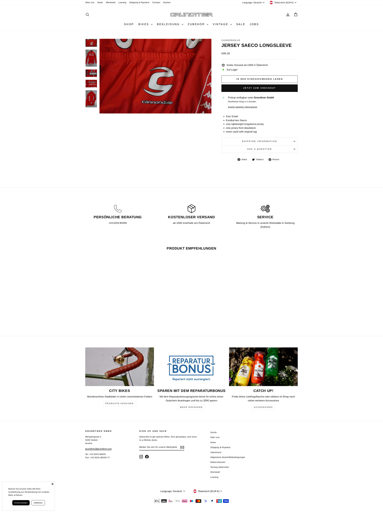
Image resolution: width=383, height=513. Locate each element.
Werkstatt (110, 2)
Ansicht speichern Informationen (242, 107)
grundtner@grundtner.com (98, 449)
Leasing (122, 2)
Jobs (254, 24)
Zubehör (197, 24)
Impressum (215, 452)
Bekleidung (169, 24)
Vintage (221, 24)
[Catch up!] (263, 366)
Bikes (144, 24)
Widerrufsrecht (217, 462)
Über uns (89, 2)
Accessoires (263, 407)
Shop (129, 24)
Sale (240, 24)
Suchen (167, 2)
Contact (156, 2)
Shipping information (259, 141)
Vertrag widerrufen (219, 467)
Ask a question (259, 149)
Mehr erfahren (191, 407)
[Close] (52, 483)
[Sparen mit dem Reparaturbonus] (191, 366)
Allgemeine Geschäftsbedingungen (227, 457)
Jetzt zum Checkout (259, 88)
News (100, 2)
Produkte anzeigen (119, 403)
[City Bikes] (119, 366)
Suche (213, 432)
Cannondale (230, 40)
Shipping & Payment (139, 2)
